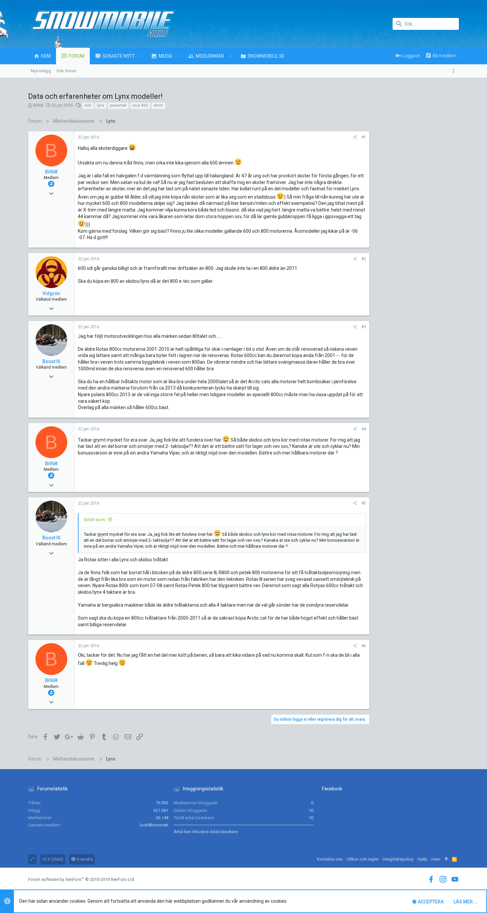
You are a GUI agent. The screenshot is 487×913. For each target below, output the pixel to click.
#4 (363, 429)
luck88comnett (154, 824)
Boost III (51, 361)
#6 (363, 645)
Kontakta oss (330, 859)
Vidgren (51, 293)
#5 (363, 503)
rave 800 (140, 105)
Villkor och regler (363, 859)
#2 (363, 259)
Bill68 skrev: (95, 519)
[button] (141, 56)
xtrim (158, 105)
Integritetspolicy (398, 859)
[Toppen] (446, 859)
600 (87, 105)
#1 (363, 137)
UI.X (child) (52, 859)
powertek (118, 105)
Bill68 (38, 105)
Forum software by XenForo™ (81, 879)
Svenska (84, 859)
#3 (363, 327)
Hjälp (422, 859)
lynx (100, 105)
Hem (435, 859)
